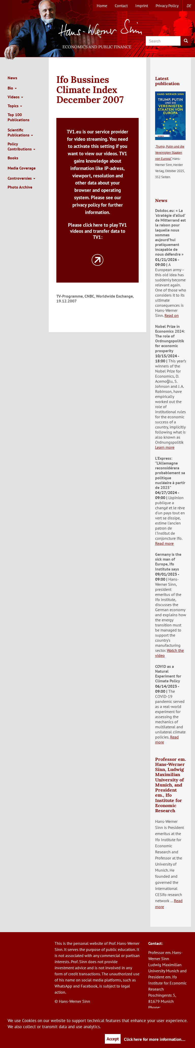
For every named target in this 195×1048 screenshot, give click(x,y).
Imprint (141, 5)
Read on (172, 315)
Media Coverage (22, 168)
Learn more (164, 447)
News (12, 77)
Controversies (20, 178)
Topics (14, 105)
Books (13, 157)
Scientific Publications (19, 132)
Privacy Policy (167, 5)
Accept (113, 1039)
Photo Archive (20, 187)
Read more (164, 543)
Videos (14, 96)
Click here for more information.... (154, 1039)
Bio (11, 87)
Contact (121, 5)
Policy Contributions (20, 146)
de (189, 5)
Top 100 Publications (18, 117)
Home (102, 5)
